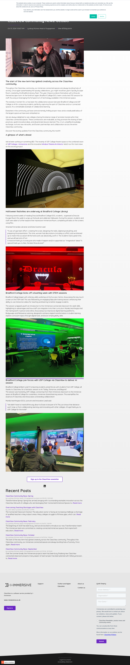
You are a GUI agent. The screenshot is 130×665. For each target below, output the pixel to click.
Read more (77, 503)
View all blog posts (65, 28)
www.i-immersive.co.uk (12, 600)
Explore (10, 608)
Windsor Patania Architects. (53, 144)
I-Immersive (22, 144)
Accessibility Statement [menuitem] (65, 662)
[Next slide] (80, 269)
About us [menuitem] (81, 584)
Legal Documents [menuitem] (65, 660)
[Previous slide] (9, 269)
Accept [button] (93, 16)
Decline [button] (102, 16)
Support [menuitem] (40, 584)
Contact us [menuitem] (81, 588)
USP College (12, 144)
